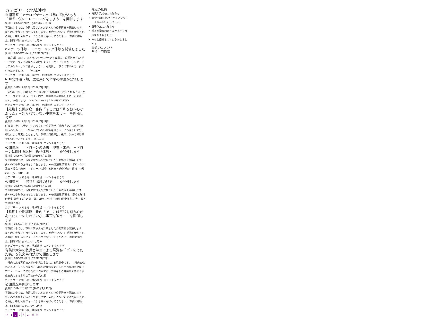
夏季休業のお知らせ (103, 26)
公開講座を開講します (22, 284)
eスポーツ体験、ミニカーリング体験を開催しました (45, 49)
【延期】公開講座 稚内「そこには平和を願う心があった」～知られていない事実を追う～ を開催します (44, 113)
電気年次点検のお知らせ (106, 13)
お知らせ (24, 44)
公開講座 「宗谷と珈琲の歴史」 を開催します (42, 181)
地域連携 (37, 44)
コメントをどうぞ (54, 44)
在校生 (36, 75)
